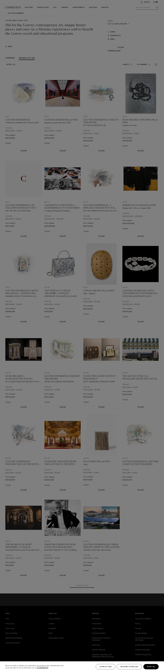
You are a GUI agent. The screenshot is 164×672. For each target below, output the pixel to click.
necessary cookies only (129, 666)
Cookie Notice (43, 668)
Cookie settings (105, 666)
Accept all (151, 666)
